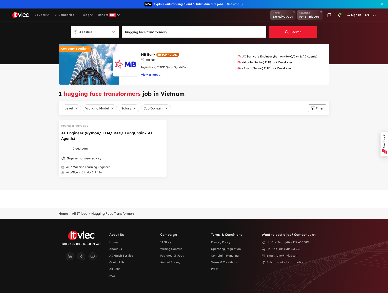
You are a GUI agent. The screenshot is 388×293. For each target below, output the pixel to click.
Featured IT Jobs (172, 255)
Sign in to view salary (84, 158)
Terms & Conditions (224, 262)
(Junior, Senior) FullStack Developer (266, 68)
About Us (115, 249)
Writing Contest (171, 249)
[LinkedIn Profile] (71, 257)
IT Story (166, 242)
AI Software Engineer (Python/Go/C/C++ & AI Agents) (279, 56)
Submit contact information (285, 262)
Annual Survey (170, 262)
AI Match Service (121, 255)
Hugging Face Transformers (113, 213)
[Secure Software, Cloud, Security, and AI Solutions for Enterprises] (66, 148)
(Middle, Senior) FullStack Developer (267, 62)
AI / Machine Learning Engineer (88, 167)
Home (63, 213)
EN (367, 15)
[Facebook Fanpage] (83, 257)
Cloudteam (80, 148)
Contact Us (116, 262)
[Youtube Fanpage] (93, 257)
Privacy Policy (220, 242)
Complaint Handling (225, 255)
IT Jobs (40, 15)
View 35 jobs (149, 74)
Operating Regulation (226, 249)
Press (214, 269)
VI (374, 15)
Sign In (356, 15)
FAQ (112, 275)
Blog (86, 15)
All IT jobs (79, 213)
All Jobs (114, 269)
